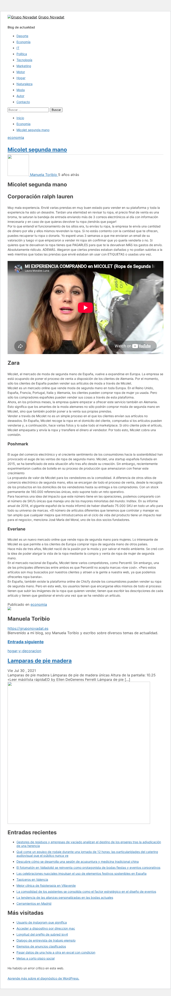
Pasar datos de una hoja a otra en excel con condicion (55, 952)
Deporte (22, 36)
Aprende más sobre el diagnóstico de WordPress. (43, 978)
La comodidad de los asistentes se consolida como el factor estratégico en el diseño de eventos (86, 891)
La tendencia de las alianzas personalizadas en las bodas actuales (64, 897)
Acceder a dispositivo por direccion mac (45, 928)
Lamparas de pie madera (40, 660)
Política (21, 54)
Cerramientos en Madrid (33, 903)
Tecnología (24, 60)
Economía (23, 42)
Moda (20, 90)
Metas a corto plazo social (35, 958)
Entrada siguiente (26, 641)
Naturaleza (24, 84)
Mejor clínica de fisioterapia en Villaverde (46, 885)
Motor (20, 72)
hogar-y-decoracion (24, 651)
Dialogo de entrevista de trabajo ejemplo (45, 940)
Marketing (23, 66)
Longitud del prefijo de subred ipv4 (42, 934)
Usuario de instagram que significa (41, 922)
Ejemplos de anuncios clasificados (41, 946)
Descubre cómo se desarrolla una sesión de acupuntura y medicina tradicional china (77, 861)
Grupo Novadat (51, 17)
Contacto (23, 102)
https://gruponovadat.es (28, 628)
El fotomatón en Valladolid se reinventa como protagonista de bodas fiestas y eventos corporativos (88, 867)
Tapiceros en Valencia (32, 879)
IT (17, 48)
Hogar (20, 78)
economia (16, 137)
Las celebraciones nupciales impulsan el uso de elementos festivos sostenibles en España (81, 873)
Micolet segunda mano (37, 149)
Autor (20, 96)
